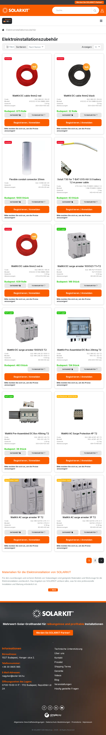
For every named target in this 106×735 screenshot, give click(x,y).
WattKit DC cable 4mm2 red (26, 95)
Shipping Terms (62, 666)
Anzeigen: (87, 47)
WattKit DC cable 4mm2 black (79, 95)
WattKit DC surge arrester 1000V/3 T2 (27, 349)
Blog (56, 679)
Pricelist (58, 662)
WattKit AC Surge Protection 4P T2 (79, 433)
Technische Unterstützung (68, 648)
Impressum (87, 722)
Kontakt (58, 657)
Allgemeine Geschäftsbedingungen (29, 722)
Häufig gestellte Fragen (66, 688)
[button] (53, 589)
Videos (57, 675)
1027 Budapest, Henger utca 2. (18, 657)
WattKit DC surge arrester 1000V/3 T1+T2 (79, 266)
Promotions (76, 722)
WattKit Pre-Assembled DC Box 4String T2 (27, 433)
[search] (95, 10)
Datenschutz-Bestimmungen (58, 722)
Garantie (58, 671)
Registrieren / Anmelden (27, 122)
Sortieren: (21, 47)
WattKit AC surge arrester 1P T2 (26, 517)
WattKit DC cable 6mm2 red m (27, 266)
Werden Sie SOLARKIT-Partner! (89, 2)
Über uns (59, 653)
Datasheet (14, 115)
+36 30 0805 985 (11, 666)
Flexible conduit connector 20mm (26, 179)
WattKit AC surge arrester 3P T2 (79, 517)
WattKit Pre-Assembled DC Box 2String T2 (79, 349)
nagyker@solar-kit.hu (13, 676)
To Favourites (37, 115)
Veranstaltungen (62, 684)
